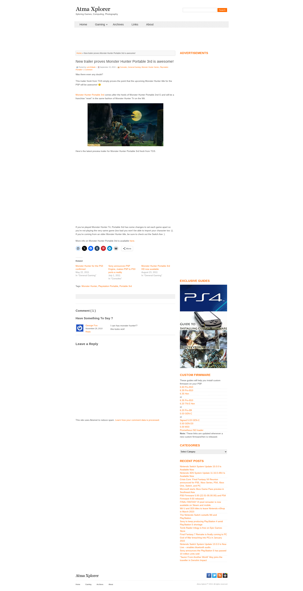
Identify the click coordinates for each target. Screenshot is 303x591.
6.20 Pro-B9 (186, 410)
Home (83, 24)
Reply (88, 332)
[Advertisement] (151, 35)
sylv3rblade (91, 67)
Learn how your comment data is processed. (137, 420)
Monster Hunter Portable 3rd (90, 94)
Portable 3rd (125, 286)
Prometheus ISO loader (191, 430)
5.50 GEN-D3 (186, 423)
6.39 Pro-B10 (186, 390)
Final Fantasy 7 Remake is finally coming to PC (203, 534)
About (150, 24)
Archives (118, 24)
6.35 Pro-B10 (186, 400)
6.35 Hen (184, 393)
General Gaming (134, 67)
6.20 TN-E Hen (187, 403)
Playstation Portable (108, 286)
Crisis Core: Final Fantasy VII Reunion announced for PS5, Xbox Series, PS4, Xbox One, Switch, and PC (202, 482)
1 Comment (87, 70)
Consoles (123, 67)
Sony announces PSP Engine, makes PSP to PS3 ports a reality (121, 269)
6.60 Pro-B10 (186, 387)
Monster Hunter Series (150, 67)
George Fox (92, 325)
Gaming (98, 24)
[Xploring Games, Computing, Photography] (93, 8)
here (132, 241)
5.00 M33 (184, 427)
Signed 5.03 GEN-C (190, 420)
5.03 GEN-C (186, 413)
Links (135, 24)
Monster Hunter (89, 286)
